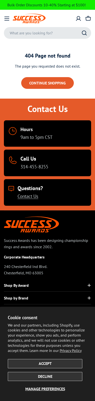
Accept (45, 363)
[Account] (78, 18)
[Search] (84, 33)
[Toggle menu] (7, 18)
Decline (45, 376)
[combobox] (47, 33)
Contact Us (28, 196)
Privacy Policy (71, 350)
